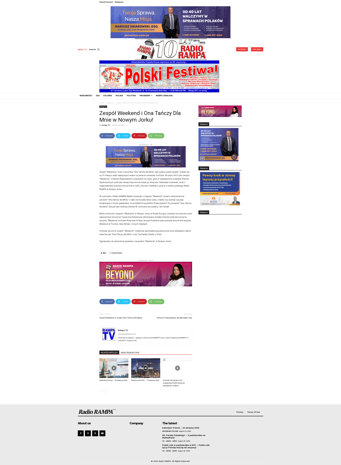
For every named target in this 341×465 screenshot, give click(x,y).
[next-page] (105, 391)
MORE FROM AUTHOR (130, 353)
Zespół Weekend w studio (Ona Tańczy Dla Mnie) (120, 318)
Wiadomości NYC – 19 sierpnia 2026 (145, 380)
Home (101, 103)
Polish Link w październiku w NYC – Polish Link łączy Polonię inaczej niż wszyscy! (186, 446)
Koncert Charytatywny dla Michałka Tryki (174, 318)
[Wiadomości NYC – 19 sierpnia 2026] (145, 368)
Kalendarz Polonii (170, 431)
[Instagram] (88, 433)
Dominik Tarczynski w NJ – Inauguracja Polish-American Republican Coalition (174, 383)
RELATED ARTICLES (109, 353)
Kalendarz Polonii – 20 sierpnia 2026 (113, 380)
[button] (94, 49)
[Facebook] (81, 433)
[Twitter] (95, 433)
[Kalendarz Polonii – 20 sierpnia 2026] (113, 368)
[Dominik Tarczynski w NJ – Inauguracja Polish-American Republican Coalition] (177, 368)
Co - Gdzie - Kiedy (169, 441)
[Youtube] (102, 433)
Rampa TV (110, 103)
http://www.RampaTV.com (127, 334)
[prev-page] (101, 391)
